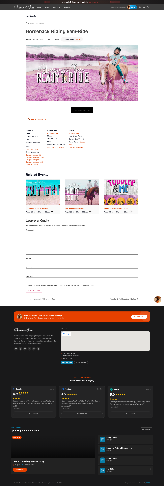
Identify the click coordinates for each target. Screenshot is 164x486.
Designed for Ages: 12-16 (35, 157)
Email (29, 267)
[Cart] (148, 7)
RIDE (39, 7)
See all (51, 389)
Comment (30, 230)
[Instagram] (20, 349)
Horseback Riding (32, 149)
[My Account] (144, 7)
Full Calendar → (146, 429)
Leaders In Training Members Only (80, 2)
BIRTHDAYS (57, 7)
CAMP (47, 7)
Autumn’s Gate (52, 133)
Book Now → (115, 2)
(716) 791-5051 (68, 358)
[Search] (140, 7)
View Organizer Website (55, 147)
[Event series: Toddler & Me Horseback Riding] (131, 211)
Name (29, 258)
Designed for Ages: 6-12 (34, 162)
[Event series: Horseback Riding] (52, 211)
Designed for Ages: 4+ (34, 160)
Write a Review (33, 413)
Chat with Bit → (139, 317)
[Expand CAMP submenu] (51, 7)
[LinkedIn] (38, 349)
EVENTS (67, 7)
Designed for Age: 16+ (34, 155)
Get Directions (67, 362)
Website (29, 276)
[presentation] (43, 192)
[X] (29, 349)
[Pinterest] (34, 349)
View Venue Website (76, 147)
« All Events (31, 16)
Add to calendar (37, 119)
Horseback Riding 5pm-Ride (43, 299)
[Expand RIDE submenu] (42, 7)
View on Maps (82, 362)
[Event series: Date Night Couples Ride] (90, 211)
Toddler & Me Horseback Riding (116, 208)
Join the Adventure (82, 110)
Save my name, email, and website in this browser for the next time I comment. (61, 285)
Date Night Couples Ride (74, 208)
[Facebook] (16, 349)
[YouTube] (25, 349)
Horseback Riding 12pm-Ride (37, 208)
